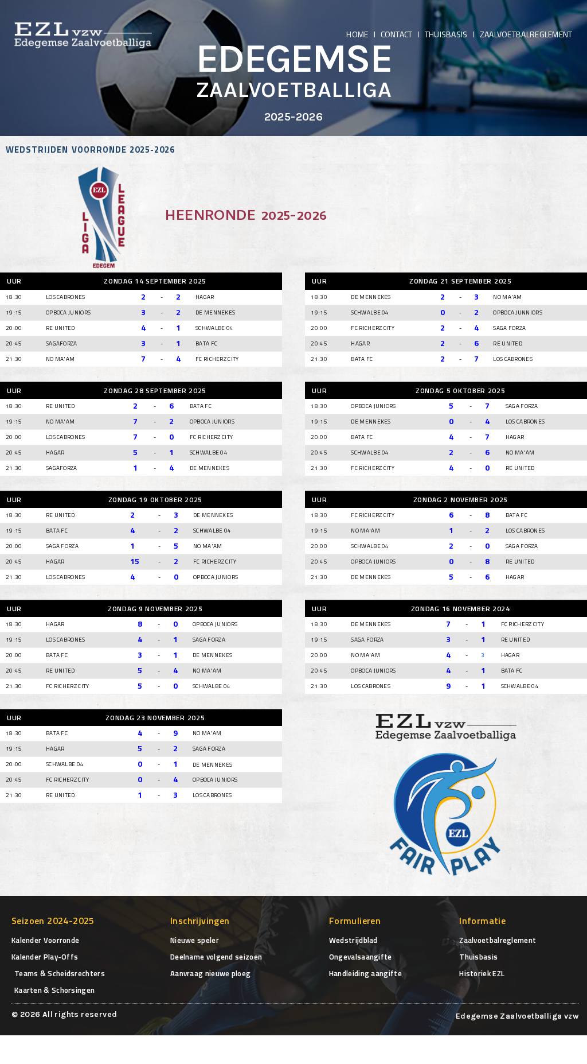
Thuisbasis (446, 34)
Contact (397, 34)
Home (357, 34)
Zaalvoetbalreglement (526, 34)
